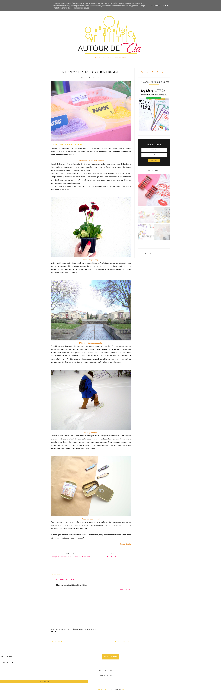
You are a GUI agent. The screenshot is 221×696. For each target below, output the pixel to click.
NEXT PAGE (57, 642)
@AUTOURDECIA (110, 656)
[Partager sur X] (107, 557)
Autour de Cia (104, 689)
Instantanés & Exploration (70, 557)
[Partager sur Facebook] (111, 557)
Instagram (55, 557)
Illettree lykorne (65, 579)
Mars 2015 (86, 557)
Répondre (125, 590)
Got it (165, 6)
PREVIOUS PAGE (122, 642)
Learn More (155, 6)
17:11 (77, 579)
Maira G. (125, 689)
